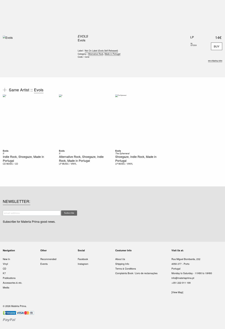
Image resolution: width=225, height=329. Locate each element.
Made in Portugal (112, 53)
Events (44, 263)
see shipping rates (215, 60)
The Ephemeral (122, 153)
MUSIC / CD (12, 163)
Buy (216, 46)
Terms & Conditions (125, 268)
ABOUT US (159, 6)
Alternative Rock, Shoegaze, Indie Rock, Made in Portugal (81, 158)
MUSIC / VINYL (69, 163)
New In (6, 259)
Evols (83, 36)
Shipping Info (122, 263)
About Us (120, 259)
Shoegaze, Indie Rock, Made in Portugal (135, 158)
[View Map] (177, 292)
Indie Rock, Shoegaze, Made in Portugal (23, 158)
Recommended (48, 259)
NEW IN (64, 6)
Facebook (83, 259)
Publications (9, 278)
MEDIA (133, 6)
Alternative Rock (95, 53)
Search (217, 16)
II (3, 153)
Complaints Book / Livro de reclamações (136, 273)
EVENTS (145, 6)
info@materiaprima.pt (182, 278)
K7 (4, 273)
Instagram (83, 263)
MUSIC (75, 6)
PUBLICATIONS (91, 6)
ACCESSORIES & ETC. (115, 6)
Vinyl (5, 263)
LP (60, 163)
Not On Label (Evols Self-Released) (101, 50)
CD (4, 163)
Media (6, 287)
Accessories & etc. (12, 282)
